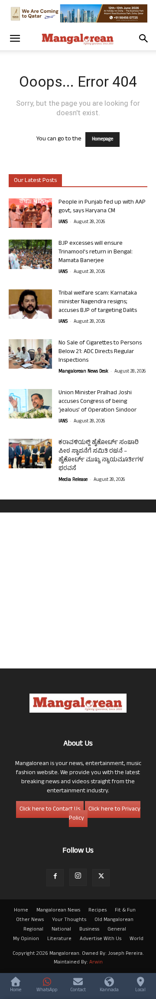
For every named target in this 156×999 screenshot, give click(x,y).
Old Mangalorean (113, 920)
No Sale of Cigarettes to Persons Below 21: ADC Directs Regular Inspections (100, 352)
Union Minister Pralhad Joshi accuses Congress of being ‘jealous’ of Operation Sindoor (97, 401)
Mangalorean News (58, 911)
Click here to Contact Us (50, 809)
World (136, 939)
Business (89, 930)
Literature (59, 939)
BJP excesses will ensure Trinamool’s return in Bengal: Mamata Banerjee (95, 252)
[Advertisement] (78, 590)
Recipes (97, 911)
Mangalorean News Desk (83, 372)
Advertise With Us (100, 939)
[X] (101, 877)
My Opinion (26, 939)
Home (21, 911)
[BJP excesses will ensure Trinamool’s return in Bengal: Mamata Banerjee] (30, 254)
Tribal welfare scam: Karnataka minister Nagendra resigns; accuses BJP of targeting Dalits (97, 302)
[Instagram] (78, 877)
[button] (15, 38)
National (61, 930)
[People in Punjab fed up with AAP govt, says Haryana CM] (30, 213)
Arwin (96, 962)
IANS (63, 222)
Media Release (73, 480)
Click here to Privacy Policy (104, 814)
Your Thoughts (69, 920)
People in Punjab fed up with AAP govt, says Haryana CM (102, 207)
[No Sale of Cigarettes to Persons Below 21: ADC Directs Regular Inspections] (30, 354)
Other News (30, 920)
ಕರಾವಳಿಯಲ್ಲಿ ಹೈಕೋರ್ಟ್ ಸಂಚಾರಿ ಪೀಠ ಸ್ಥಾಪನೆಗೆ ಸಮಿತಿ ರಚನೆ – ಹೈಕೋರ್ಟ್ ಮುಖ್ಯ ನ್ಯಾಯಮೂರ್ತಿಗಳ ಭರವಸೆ (100, 456)
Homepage (102, 139)
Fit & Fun (125, 911)
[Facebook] (55, 877)
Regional (33, 930)
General (116, 930)
